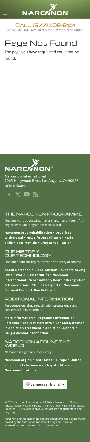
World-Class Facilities (32, 275)
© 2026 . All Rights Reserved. (35, 402)
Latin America (32, 365)
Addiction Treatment (25, 328)
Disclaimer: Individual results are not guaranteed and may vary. (43, 410)
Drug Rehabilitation (56, 243)
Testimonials (26, 243)
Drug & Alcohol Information (26, 333)
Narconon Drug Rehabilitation (28, 232)
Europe (61, 360)
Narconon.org (16, 360)
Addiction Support (60, 328)
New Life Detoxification (45, 238)
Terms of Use (52, 405)
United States (41, 360)
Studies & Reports (46, 285)
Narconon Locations (20, 370)
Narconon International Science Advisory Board (36, 277)
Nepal (51, 365)
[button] (45, 387)
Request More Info (37, 323)
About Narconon (18, 270)
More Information (19, 318)
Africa (64, 365)
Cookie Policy (33, 405)
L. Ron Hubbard (43, 290)
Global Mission (45, 270)
